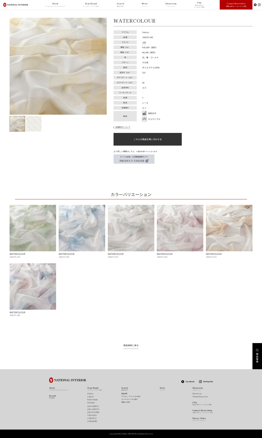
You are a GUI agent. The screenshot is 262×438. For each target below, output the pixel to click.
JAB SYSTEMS (93, 412)
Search (120, 4)
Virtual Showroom (200, 396)
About (55, 4)
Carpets (90, 396)
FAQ (199, 4)
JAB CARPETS (93, 409)
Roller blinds (92, 399)
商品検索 (124, 393)
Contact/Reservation (236, 4)
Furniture (91, 402)
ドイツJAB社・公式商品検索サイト (134, 158)
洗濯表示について (122, 127)
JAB (144, 42)
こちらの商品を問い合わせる (147, 139)
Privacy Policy (199, 419)
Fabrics (90, 393)
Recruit (52, 397)
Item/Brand (91, 4)
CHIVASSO (92, 415)
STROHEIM (92, 421)
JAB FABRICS (93, 406)
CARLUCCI (91, 418)
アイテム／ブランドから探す (131, 396)
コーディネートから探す (129, 399)
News (145, 4)
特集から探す (125, 402)
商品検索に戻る (131, 345)
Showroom (170, 4)
